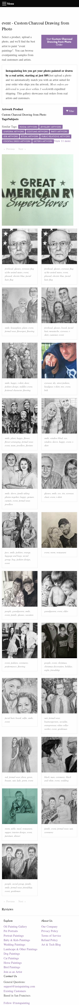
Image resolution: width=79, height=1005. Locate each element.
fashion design (11, 386)
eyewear (25, 268)
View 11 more (62, 141)
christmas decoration (54, 666)
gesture (30, 496)
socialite (63, 721)
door (27, 382)
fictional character (13, 390)
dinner (17, 835)
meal (19, 828)
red (6, 777)
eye (65, 438)
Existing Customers (15, 991)
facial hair (9, 717)
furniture (9, 835)
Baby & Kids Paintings (17, 940)
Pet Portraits (11, 931)
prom (24, 780)
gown (29, 777)
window (47, 441)
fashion (19, 552)
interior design (19, 832)
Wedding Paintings (14, 944)
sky (54, 382)
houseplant (16, 327)
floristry (29, 445)
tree (62, 386)
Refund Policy (49, 940)
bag (13, 559)
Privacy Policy (49, 931)
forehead (9, 268)
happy (14, 382)
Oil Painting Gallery (15, 926)
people (8, 611)
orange (27, 552)
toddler (23, 386)
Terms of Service (51, 935)
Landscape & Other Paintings (20, 949)
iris (63, 493)
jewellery (21, 445)
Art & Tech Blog (51, 944)
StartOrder (59, 41)
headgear (48, 386)
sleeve (55, 441)
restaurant (61, 552)
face (7, 552)
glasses (17, 268)
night (46, 670)
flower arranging (13, 441)
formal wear (10, 331)
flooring (30, 331)
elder (65, 611)
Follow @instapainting (17, 1003)
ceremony (23, 662)
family (14, 614)
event (25, 272)
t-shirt (20, 382)
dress (23, 777)
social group (18, 883)
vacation (29, 614)
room (52, 552)
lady (19, 780)
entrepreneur (50, 725)
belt (46, 390)
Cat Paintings (11, 958)
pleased (8, 275)
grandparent (18, 611)
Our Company (49, 926)
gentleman (62, 728)
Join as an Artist (13, 972)
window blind (56, 438)
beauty (8, 780)
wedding (65, 780)
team (13, 445)
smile (7, 327)
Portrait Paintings (14, 935)
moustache (54, 331)
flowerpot (21, 331)
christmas (62, 662)
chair (46, 496)
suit (46, 717)
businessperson (51, 721)
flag (11, 279)
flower (26, 438)
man (53, 777)
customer (54, 334)
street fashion (63, 382)
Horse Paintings (13, 963)
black (46, 777)
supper (8, 832)
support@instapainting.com (19, 986)
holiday (68, 666)
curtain (8, 500)
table (13, 828)
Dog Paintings (12, 953)
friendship (55, 670)
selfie (24, 717)
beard (64, 327)
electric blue (19, 275)
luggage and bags (13, 555)
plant (24, 327)
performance (11, 666)
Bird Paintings (12, 967)
